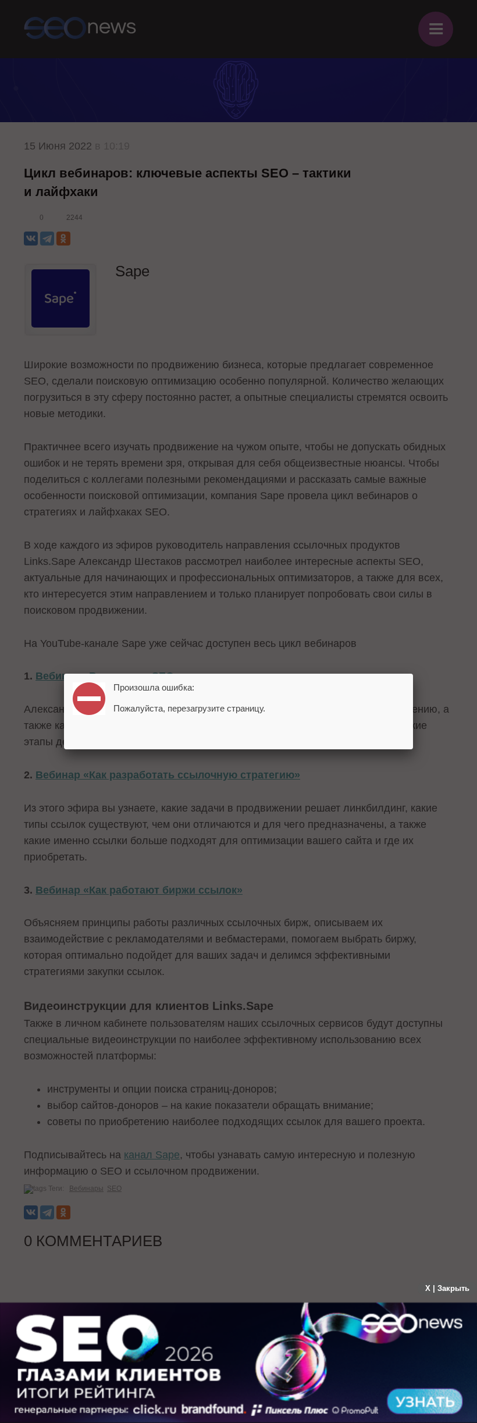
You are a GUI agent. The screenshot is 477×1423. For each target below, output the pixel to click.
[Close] (413, 673)
